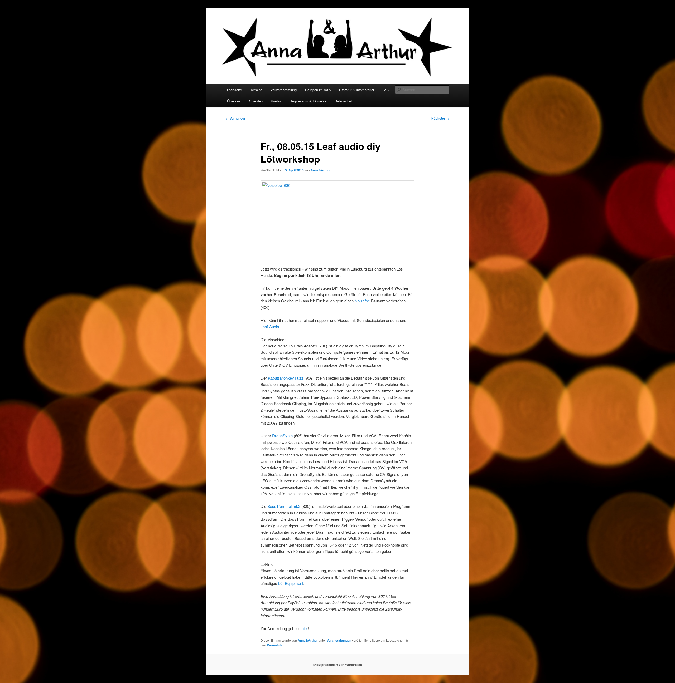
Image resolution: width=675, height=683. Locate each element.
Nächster (440, 118)
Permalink (274, 645)
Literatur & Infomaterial (356, 89)
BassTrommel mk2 (283, 506)
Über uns (234, 101)
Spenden (256, 101)
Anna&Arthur (321, 170)
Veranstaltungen (339, 640)
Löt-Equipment (290, 583)
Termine (256, 89)
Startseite (234, 89)
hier (305, 628)
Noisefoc (362, 300)
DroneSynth (282, 435)
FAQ (385, 89)
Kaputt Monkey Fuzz (285, 378)
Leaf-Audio (270, 326)
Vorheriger (235, 118)
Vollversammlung (284, 89)
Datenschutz (344, 101)
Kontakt (277, 101)
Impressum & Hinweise (308, 101)
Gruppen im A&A (318, 89)
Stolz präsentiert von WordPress (337, 664)
